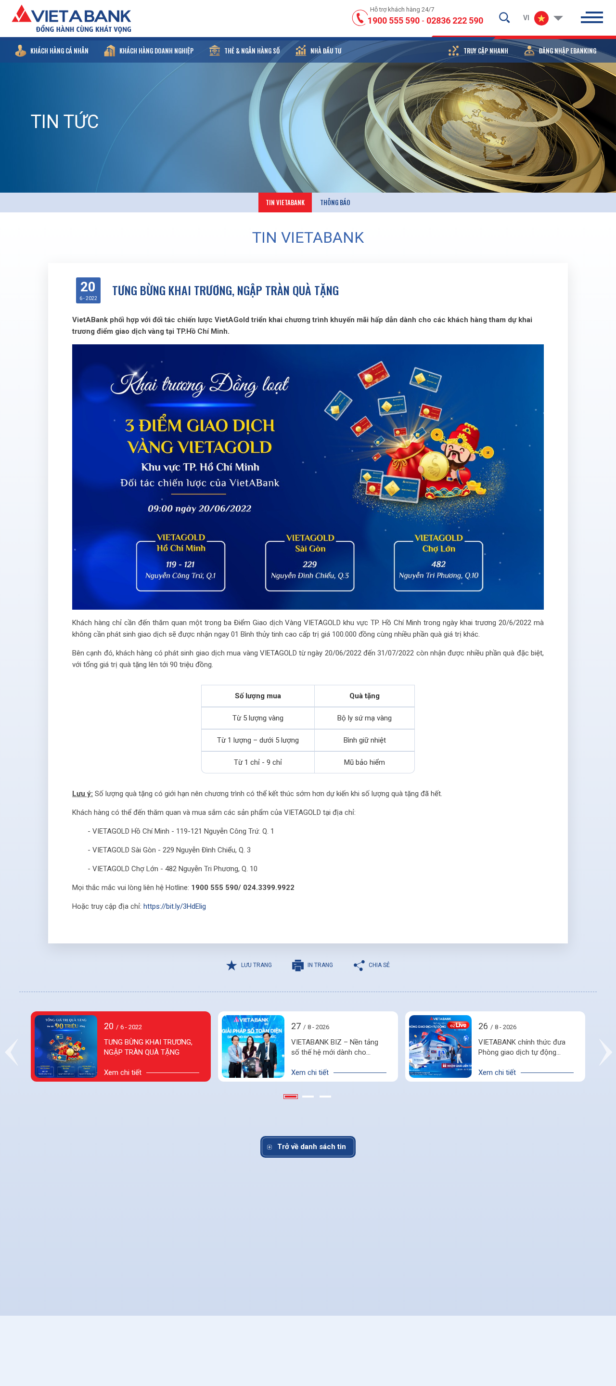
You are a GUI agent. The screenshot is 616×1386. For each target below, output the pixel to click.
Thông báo (335, 202)
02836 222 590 (454, 20)
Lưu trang (256, 965)
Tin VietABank (285, 202)
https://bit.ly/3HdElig (174, 906)
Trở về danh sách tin (311, 1146)
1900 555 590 (394, 20)
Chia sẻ (379, 965)
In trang (320, 965)
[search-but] (504, 17)
